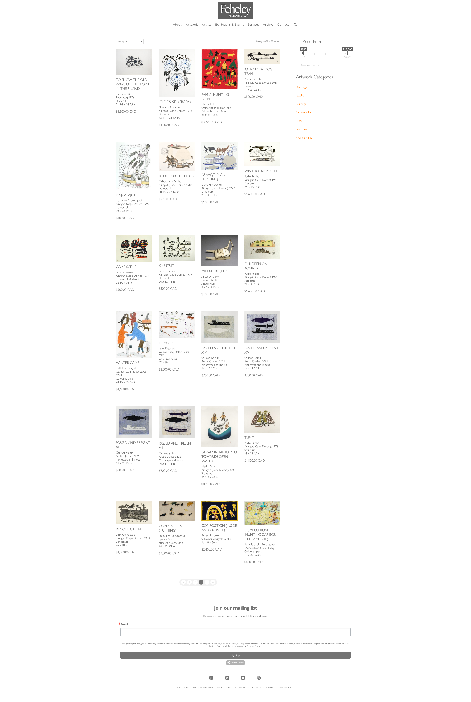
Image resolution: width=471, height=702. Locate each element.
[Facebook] (212, 678)
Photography (303, 112)
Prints (299, 120)
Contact (270, 688)
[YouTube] (243, 678)
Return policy (287, 688)
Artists (232, 688)
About (179, 688)
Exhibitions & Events (212, 688)
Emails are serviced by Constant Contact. (245, 646)
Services (244, 688)
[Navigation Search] (295, 25)
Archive (257, 688)
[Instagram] (259, 678)
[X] (228, 678)
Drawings (301, 87)
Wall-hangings (304, 137)
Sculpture (301, 129)
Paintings (301, 104)
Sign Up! (235, 655)
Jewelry (300, 95)
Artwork (191, 688)
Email (124, 624)
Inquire (134, 61)
